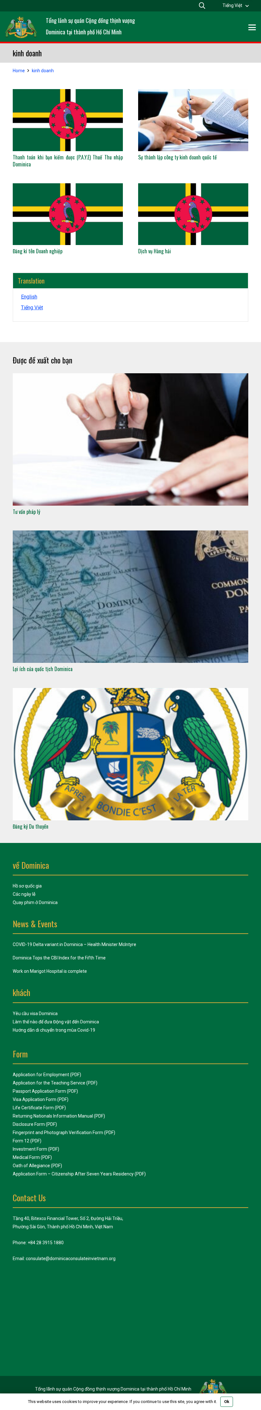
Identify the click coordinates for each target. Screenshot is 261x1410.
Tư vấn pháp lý (26, 512)
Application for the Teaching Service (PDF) (55, 1082)
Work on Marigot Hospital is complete (50, 971)
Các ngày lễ (24, 894)
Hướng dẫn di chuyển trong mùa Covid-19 (54, 1030)
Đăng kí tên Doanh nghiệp (37, 251)
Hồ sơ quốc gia (27, 885)
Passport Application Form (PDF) (45, 1091)
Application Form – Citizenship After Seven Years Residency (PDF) (79, 1173)
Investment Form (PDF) (36, 1149)
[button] (236, 5)
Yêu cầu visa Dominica (35, 1013)
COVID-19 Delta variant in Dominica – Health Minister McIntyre (74, 944)
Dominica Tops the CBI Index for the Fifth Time (59, 957)
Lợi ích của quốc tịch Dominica (43, 669)
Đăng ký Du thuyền (30, 826)
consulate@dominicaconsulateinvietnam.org (71, 1258)
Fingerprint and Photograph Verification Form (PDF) (64, 1132)
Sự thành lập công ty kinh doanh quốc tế (177, 157)
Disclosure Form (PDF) (35, 1124)
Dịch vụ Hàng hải (154, 251)
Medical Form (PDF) (32, 1157)
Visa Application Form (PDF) (40, 1099)
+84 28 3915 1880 (46, 1242)
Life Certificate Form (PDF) (39, 1107)
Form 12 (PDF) (27, 1140)
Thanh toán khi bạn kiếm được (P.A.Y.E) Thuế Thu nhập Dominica (68, 160)
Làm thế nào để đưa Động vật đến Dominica (56, 1021)
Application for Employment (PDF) (47, 1074)
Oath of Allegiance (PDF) (37, 1165)
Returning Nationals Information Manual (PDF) (59, 1116)
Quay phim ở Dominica (35, 902)
